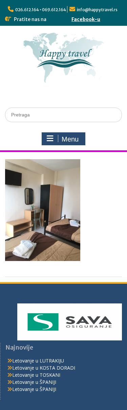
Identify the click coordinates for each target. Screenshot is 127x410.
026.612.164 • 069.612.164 (40, 9)
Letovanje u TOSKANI (36, 375)
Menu (70, 139)
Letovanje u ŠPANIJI (34, 382)
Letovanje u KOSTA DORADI (43, 368)
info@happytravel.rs (97, 9)
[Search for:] (63, 114)
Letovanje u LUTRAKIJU (38, 360)
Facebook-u (85, 19)
